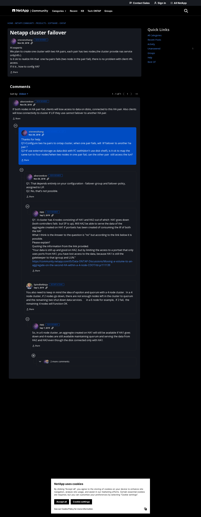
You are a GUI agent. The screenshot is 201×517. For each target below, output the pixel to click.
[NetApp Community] (30, 10)
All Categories (155, 35)
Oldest (23, 94)
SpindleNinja (41, 284)
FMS (42, 212)
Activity (151, 44)
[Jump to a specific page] (136, 93)
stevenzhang (25, 40)
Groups (151, 53)
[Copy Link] (32, 43)
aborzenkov (26, 101)
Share (14, 72)
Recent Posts (154, 39)
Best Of (151, 61)
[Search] (186, 11)
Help (150, 57)
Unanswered (170, 48)
